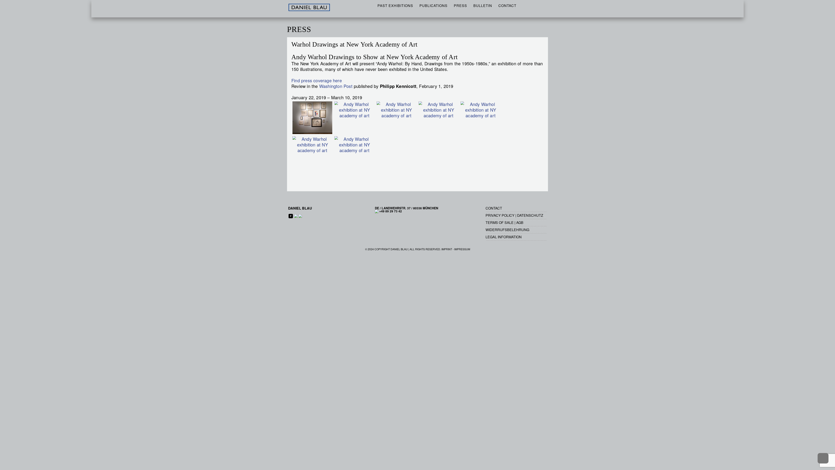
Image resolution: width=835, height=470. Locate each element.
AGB (519, 222)
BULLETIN (482, 5)
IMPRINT (446, 249)
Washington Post (335, 86)
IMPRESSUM (462, 249)
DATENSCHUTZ (530, 215)
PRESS (460, 5)
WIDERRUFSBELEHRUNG (507, 229)
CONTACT (507, 5)
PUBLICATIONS (433, 5)
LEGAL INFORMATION (504, 236)
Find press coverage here (316, 80)
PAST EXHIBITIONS (395, 5)
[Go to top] (823, 458)
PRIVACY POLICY (500, 215)
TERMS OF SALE (500, 222)
